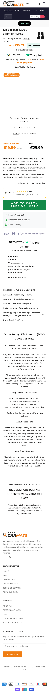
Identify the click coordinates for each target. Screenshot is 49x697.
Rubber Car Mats (12, 610)
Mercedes (26, 10)
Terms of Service (11, 588)
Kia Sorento (30, 133)
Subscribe (13, 654)
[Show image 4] (27, 127)
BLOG (5, 614)
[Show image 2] (21, 127)
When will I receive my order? (17, 295)
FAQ (5, 575)
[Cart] (39, 4)
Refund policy (10, 592)
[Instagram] (10, 557)
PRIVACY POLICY (10, 584)
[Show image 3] (24, 127)
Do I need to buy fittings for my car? (19, 308)
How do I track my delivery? (16, 304)
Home (16, 133)
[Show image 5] (29, 127)
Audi (35, 10)
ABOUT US (8, 606)
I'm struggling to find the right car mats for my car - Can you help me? (21, 314)
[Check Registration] (42, 16)
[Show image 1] (19, 127)
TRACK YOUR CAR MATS (14, 623)
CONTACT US (9, 579)
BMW (17, 10)
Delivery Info (23, 183)
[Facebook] (4, 557)
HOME (6, 571)
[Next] (34, 127)
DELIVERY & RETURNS (13, 618)
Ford (42, 10)
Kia (22, 133)
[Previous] (14, 127)
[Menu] (44, 3)
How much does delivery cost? (17, 299)
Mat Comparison (38, 183)
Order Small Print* (11, 320)
